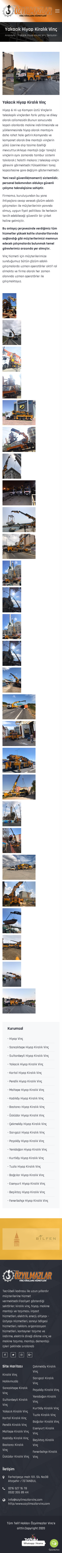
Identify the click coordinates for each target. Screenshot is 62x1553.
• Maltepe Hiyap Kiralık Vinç (25, 1090)
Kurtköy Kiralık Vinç (46, 1408)
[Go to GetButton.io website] (54, 1550)
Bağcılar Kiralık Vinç (46, 1421)
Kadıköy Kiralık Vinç (15, 1438)
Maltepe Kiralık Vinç (15, 1431)
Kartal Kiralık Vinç (14, 1418)
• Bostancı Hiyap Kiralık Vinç (26, 1107)
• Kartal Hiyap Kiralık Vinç (24, 1073)
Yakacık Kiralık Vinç (15, 1411)
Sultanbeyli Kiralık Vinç (14, 1402)
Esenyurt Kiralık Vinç (43, 1431)
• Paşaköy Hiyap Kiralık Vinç (25, 1141)
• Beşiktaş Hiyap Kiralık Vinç (26, 1192)
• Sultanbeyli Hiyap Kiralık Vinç (28, 1056)
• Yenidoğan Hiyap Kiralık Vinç (27, 1149)
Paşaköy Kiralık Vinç (46, 1390)
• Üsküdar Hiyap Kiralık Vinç (25, 1115)
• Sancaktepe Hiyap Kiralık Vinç (28, 1047)
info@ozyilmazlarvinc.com (25, 1500)
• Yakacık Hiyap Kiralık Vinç (25, 1064)
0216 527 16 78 (17, 1488)
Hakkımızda (10, 1381)
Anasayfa (10, 35)
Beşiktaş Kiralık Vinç (43, 1442)
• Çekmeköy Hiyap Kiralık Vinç (27, 1124)
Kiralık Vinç (9, 1374)
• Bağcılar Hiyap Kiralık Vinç (25, 1175)
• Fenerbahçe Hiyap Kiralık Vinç (27, 1201)
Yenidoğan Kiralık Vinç (44, 1399)
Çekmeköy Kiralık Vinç (44, 1369)
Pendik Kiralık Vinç (14, 1425)
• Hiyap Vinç (15, 1039)
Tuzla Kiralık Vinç (44, 1415)
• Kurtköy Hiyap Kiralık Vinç (25, 1158)
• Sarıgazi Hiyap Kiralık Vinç (26, 1132)
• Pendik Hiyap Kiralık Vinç (24, 1081)
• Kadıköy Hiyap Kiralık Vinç (25, 1098)
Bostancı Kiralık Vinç (12, 1447)
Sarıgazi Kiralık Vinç (43, 1380)
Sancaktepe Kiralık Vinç (14, 1390)
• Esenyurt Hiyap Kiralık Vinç (26, 1183)
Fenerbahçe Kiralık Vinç (45, 1454)
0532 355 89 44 (18, 1492)
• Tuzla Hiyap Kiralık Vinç (24, 1166)
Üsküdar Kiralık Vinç (15, 1456)
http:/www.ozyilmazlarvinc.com (29, 1504)
